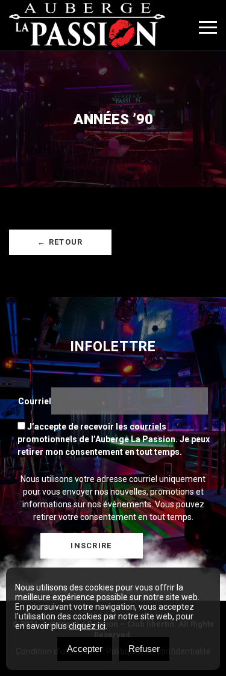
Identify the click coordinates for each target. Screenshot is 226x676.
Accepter (84, 648)
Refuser (144, 648)
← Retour (60, 241)
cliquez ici (87, 626)
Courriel (34, 401)
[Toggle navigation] (208, 27)
